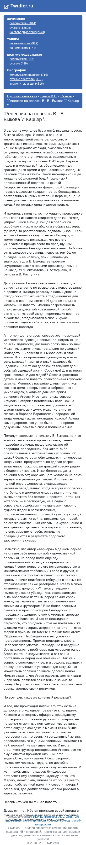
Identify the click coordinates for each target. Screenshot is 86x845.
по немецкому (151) (23, 48)
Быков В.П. (48, 96)
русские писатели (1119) (26, 79)
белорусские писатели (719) (29, 74)
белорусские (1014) (23, 23)
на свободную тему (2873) (27, 32)
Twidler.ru (22, 5)
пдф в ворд (12, 820)
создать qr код (60, 820)
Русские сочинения (22, 96)
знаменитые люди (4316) (27, 83)
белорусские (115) (22, 59)
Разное (66, 96)
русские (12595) (20, 27)
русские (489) (19, 63)
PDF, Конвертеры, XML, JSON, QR (56, 816)
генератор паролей (35, 820)
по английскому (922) (24, 43)
